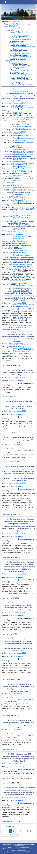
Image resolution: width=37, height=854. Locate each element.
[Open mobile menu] (36, 0)
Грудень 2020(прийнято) (17, 380)
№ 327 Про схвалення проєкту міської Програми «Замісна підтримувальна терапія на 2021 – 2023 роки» (18, 372)
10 (10, 835)
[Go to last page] (18, 835)
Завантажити (6, 365)
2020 (24, 377)
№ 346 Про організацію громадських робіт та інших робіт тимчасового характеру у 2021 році (19, 440)
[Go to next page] (14, 835)
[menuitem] (8, 7)
